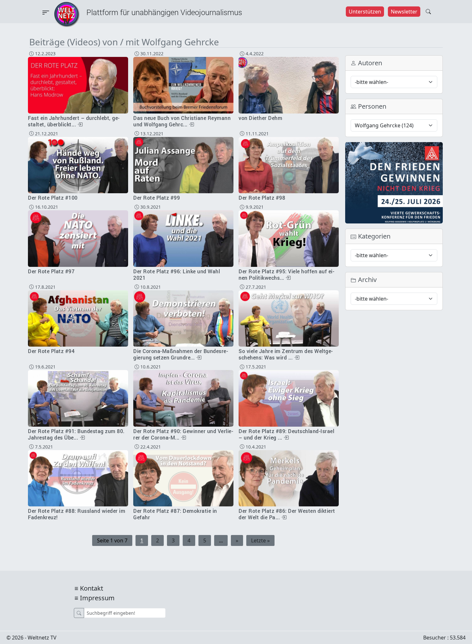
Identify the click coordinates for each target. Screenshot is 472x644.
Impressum (97, 598)
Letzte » (260, 540)
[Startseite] (67, 13)
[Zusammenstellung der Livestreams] (394, 182)
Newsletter (404, 11)
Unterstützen (365, 11)
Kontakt (91, 588)
